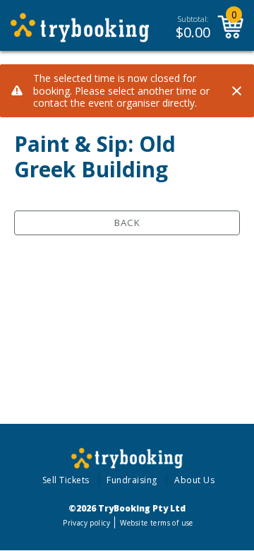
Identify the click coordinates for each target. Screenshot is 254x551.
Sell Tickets (66, 480)
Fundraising (132, 480)
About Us (194, 480)
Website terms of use (156, 523)
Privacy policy (86, 523)
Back (127, 222)
